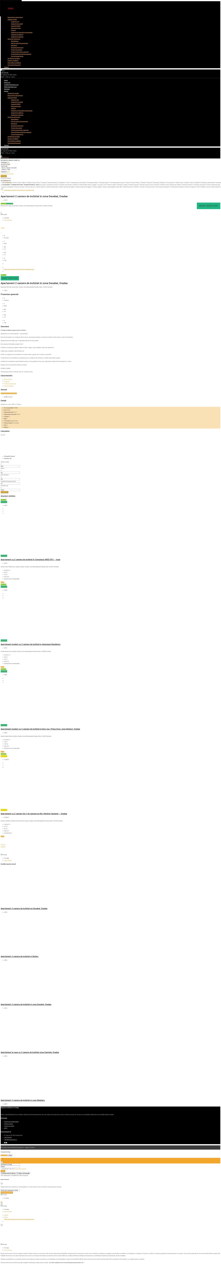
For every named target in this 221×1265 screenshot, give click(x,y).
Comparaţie (4, 1155)
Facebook (13, 269)
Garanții (13, 30)
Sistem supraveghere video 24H (112, 187)
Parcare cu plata (122, 185)
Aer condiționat (6, 182)
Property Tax (4, 485)
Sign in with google (23, 1173)
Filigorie (162, 182)
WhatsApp (7, 269)
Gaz (182, 182)
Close (10, 1155)
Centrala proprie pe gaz (117, 182)
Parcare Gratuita (133, 185)
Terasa (142, 187)
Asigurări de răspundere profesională (21, 32)
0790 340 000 (4, 72)
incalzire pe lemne (52, 185)
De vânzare (4, 756)
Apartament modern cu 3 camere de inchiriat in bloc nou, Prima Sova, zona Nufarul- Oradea (40, 729)
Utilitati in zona (205, 187)
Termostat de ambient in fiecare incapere (183, 187)
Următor (3, 846)
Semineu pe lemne (199, 185)
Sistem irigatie (97, 187)
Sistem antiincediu (52, 187)
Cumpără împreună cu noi (11, 84)
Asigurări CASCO (15, 26)
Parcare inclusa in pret (146, 185)
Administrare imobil (13, 93)
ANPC (5, 1128)
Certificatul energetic (14, 58)
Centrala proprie (104, 182)
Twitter (18, 269)
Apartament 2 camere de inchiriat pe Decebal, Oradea (24, 908)
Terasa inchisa (150, 187)
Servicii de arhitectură (14, 39)
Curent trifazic (135, 182)
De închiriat (9, 203)
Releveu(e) (14, 45)
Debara (143, 182)
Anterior (3, 844)
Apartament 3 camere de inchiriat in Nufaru (19, 956)
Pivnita (162, 185)
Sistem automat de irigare (66, 187)
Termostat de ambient (162, 187)
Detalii (2, 582)
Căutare (3, 176)
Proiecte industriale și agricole (19, 52)
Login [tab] (5, 1159)
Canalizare (62, 182)
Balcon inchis (32, 182)
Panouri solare (112, 185)
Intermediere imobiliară (14, 62)
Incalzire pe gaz (40, 185)
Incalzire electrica (29, 185)
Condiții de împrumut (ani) (8, 481)
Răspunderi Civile (16, 28)
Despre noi (7, 82)
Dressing (156, 182)
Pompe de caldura (175, 185)
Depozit (149, 182)
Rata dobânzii (5, 475)
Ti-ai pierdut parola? (20, 1169)
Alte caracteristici (6, 180)
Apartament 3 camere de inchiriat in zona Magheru (23, 1100)
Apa (19, 182)
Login (2, 1171)
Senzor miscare (19, 187)
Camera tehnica (52, 182)
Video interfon (215, 187)
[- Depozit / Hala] (9, 169)
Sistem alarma (41, 187)
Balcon (24, 182)
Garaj (177, 182)
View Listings (8, 220)
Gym (192, 182)
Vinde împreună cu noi (10, 87)
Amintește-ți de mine (8, 1169)
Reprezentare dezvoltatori (15, 17)
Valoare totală (5, 462)
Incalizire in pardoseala (207, 182)
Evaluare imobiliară (13, 60)
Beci (38, 182)
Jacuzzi (100, 185)
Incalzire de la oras (16, 185)
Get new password (6, 1192)
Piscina (157, 185)
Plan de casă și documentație (19, 43)
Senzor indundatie (7, 187)
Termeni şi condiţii (9, 1126)
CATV (68, 182)
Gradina (186, 182)
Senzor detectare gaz (213, 185)
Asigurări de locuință (17, 24)
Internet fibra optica (85, 185)
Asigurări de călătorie (17, 34)
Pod (167, 185)
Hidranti (197, 182)
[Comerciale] (9, 166)
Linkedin (28, 269)
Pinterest (23, 269)
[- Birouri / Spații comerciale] (9, 168)
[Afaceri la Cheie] (9, 164)
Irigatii (94, 185)
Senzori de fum (30, 187)
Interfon (75, 185)
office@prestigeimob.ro (10, 1139)
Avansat (3, 174)
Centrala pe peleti (92, 182)
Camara (44, 182)
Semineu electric (188, 185)
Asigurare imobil (12, 19)
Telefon (136, 187)
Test (198, 187)
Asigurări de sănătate (17, 37)
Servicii (6, 91)
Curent (128, 182)
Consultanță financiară (14, 65)
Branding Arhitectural (17, 47)
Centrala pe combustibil (78, 182)
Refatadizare (15, 41)
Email (32, 269)
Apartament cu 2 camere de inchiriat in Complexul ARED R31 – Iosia (30, 559)
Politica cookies (8, 1124)
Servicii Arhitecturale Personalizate (21, 54)
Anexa (15, 182)
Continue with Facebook (8, 1173)
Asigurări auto (15, 21)
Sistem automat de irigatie (83, 187)
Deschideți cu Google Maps (9, 393)
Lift (105, 185)
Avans (2, 468)
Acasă (6, 80)
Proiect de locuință (16, 50)
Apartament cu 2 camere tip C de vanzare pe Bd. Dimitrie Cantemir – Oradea (34, 814)
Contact (6, 67)
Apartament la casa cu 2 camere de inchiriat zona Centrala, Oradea (30, 1052)
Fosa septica (170, 182)
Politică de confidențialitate (11, 1121)
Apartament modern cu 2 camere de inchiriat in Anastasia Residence (30, 644)
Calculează (4, 492)
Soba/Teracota (127, 187)
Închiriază (7, 89)
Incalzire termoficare (66, 185)
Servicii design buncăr (17, 56)
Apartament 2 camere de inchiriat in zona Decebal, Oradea (26, 1004)
